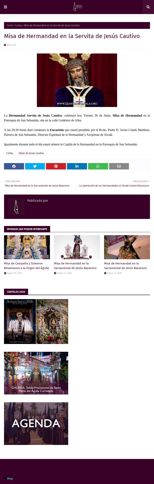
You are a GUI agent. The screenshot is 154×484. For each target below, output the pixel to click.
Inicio (10, 25)
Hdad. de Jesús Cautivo (31, 153)
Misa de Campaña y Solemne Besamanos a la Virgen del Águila (26, 266)
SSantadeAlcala (60, 201)
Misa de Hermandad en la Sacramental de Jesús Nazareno (75, 266)
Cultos (18, 25)
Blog (10, 478)
